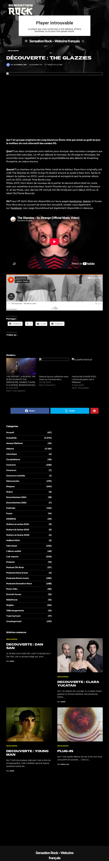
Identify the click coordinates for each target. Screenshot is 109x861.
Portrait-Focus (13, 594)
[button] (26, 41)
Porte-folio (11, 589)
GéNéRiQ (11, 519)
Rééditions (11, 599)
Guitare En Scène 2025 (17, 529)
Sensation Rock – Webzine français (54, 41)
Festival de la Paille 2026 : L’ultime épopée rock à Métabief (84, 379)
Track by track (13, 616)
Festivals (10, 508)
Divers (9, 492)
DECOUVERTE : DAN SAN (24, 646)
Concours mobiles (15, 475)
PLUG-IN (65, 751)
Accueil (10, 432)
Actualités (11, 438)
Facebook (16, 208)
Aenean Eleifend (14, 443)
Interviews (11, 546)
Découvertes (13, 51)
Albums (10, 448)
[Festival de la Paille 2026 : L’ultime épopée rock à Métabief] (87, 366)
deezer (87, 201)
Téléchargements (15, 610)
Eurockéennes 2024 (16, 497)
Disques (10, 486)
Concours (11, 470)
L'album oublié (13, 551)
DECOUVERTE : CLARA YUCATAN (78, 683)
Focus (9, 513)
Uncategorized (13, 621)
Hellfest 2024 (13, 540)
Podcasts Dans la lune (17, 572)
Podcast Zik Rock (15, 567)
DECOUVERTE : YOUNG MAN (27, 753)
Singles (10, 605)
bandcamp (76, 201)
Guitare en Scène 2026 (17, 535)
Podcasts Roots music (17, 578)
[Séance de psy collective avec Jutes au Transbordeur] (54, 366)
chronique (11, 454)
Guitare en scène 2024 (17, 524)
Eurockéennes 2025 (16, 502)
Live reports (12, 556)
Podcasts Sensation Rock (19, 583)
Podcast (10, 562)
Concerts (11, 465)
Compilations (13, 459)
